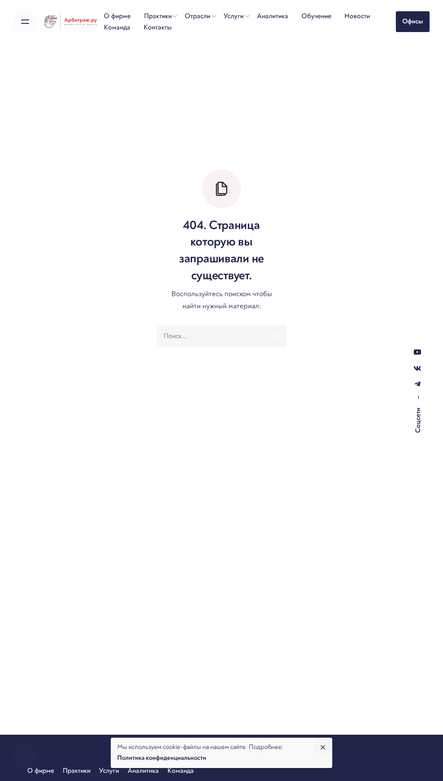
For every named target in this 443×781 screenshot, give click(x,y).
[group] (117, 16)
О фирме (40, 770)
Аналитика (143, 770)
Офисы (412, 21)
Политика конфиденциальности (161, 758)
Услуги (109, 770)
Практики (76, 770)
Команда (180, 770)
